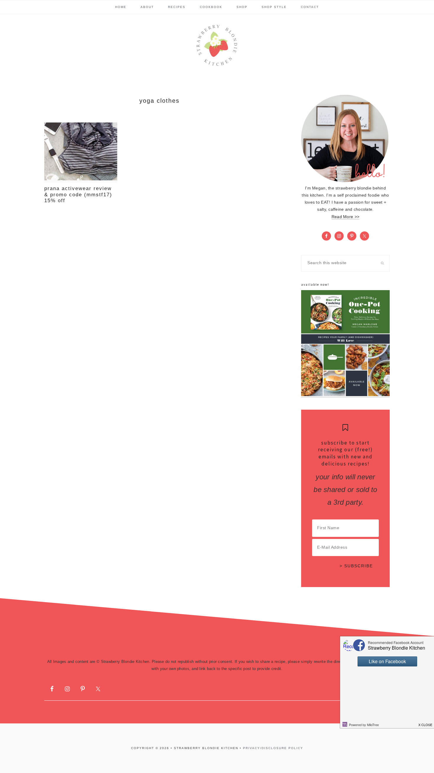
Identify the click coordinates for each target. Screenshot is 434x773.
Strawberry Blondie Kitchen (217, 45)
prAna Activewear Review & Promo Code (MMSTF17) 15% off (78, 194)
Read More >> (345, 217)
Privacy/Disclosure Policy (273, 748)
